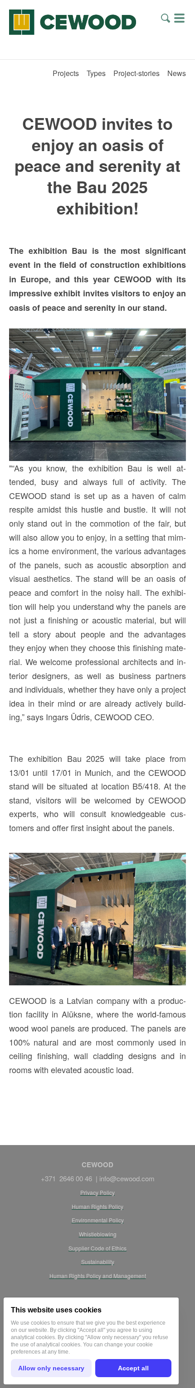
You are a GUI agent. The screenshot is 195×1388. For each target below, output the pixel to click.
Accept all (133, 1368)
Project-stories (136, 73)
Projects (66, 73)
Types (96, 73)
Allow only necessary (51, 1368)
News (176, 73)
